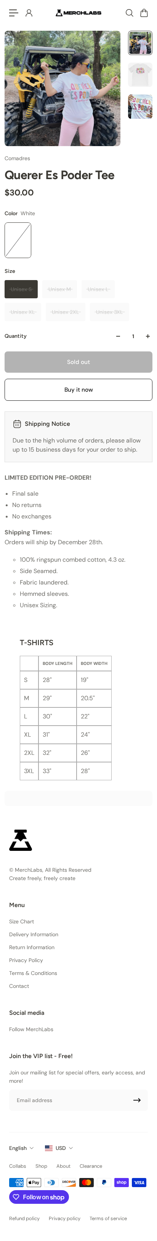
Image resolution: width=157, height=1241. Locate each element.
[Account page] (28, 13)
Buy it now (78, 390)
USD (61, 1148)
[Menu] (13, 12)
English (18, 1148)
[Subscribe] (137, 1100)
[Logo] (78, 12)
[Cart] (143, 13)
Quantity (16, 336)
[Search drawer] (129, 13)
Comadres (17, 158)
